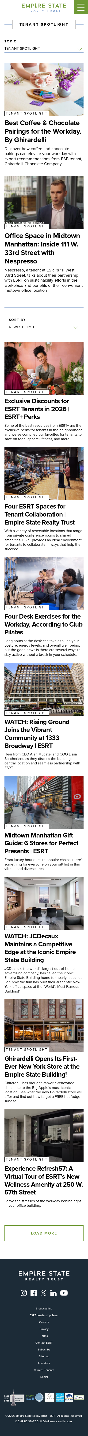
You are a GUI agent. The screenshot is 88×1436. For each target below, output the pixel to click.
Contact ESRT (44, 1343)
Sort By (17, 320)
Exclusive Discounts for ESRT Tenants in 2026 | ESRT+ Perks (36, 409)
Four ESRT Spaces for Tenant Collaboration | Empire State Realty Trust (39, 514)
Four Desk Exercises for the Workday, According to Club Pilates (43, 624)
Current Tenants (44, 1370)
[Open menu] (81, 7)
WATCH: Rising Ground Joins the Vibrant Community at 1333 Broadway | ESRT (36, 734)
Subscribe (44, 1349)
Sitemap (44, 1356)
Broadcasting (44, 1308)
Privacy (44, 1329)
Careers (44, 1322)
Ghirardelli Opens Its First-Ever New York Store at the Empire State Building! (41, 1067)
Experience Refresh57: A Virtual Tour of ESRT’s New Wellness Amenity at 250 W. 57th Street (43, 1180)
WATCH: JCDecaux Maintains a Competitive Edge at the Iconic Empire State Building (40, 948)
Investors (44, 1363)
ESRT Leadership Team (44, 1315)
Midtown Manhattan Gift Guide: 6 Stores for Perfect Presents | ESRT (41, 843)
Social (44, 1377)
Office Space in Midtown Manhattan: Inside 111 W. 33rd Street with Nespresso (42, 248)
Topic (10, 41)
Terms (44, 1336)
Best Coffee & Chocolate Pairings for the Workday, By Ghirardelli (42, 131)
